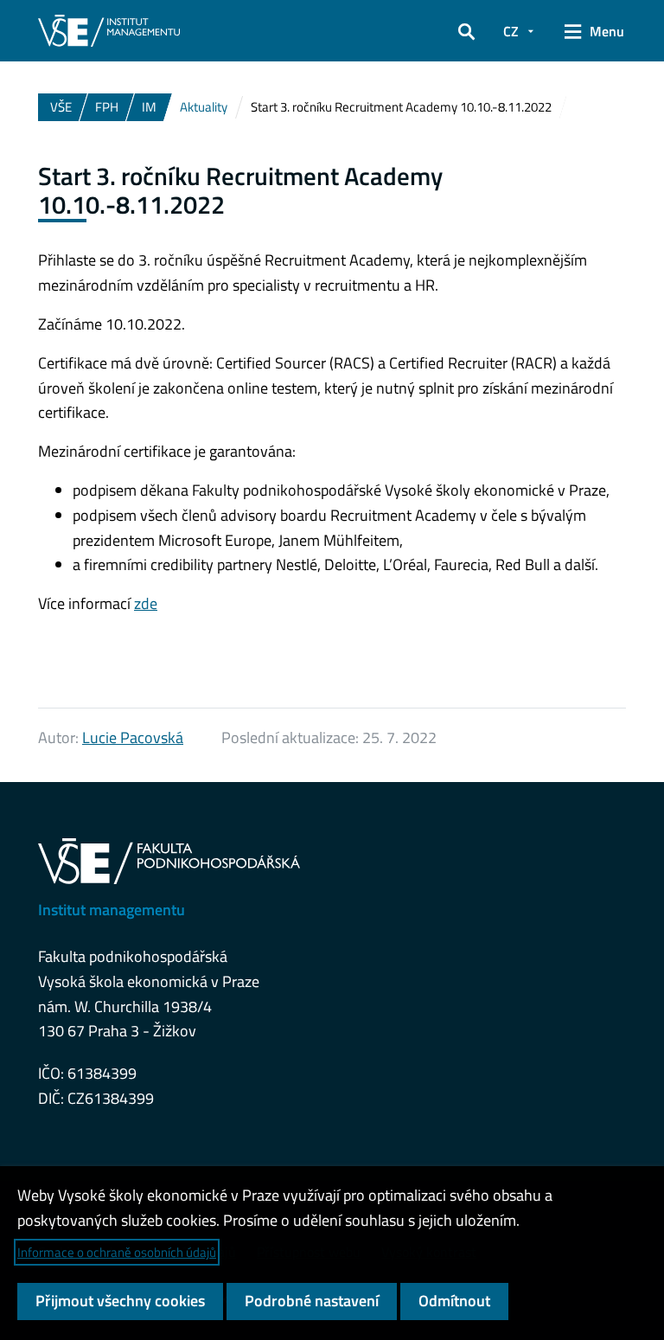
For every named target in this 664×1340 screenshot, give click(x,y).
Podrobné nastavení (312, 1300)
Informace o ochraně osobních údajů (116, 1252)
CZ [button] (511, 31)
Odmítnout (454, 1300)
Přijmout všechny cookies (120, 1300)
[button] (466, 31)
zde (145, 603)
